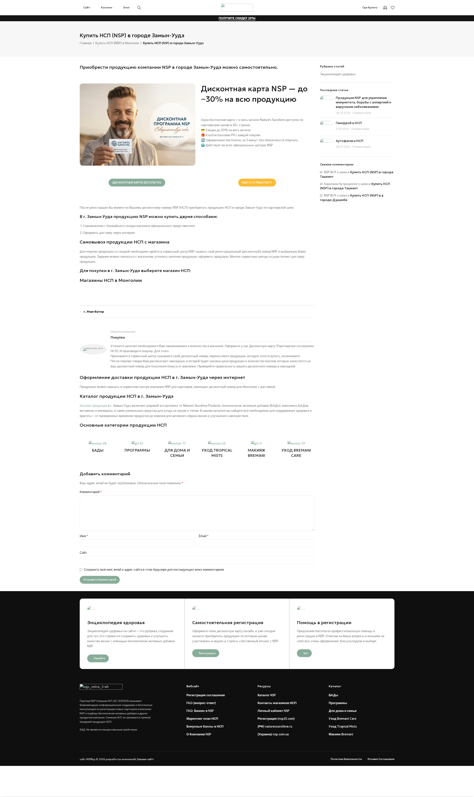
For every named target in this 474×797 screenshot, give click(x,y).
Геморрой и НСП (349, 123)
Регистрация (207, 653)
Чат (305, 653)
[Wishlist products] (392, 7)
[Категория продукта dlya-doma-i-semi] (177, 450)
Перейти (99, 658)
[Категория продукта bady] (98, 448)
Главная (85, 43)
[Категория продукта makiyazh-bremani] (257, 450)
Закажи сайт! (145, 759)
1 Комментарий (361, 113)
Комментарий (91, 492)
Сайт (83, 552)
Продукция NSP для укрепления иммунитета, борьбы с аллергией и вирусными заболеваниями (363, 102)
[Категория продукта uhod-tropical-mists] (217, 450)
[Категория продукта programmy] (137, 448)
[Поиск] (139, 7)
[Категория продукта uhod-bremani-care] (296, 450)
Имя (84, 536)
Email (203, 536)
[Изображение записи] (326, 105)
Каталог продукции (93, 405)
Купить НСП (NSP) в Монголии (117, 43)
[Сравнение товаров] (385, 7)
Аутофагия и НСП (349, 141)
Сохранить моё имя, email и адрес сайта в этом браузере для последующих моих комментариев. (154, 569)
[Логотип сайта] (237, 7)
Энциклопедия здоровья (337, 74)
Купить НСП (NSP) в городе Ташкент (355, 186)
